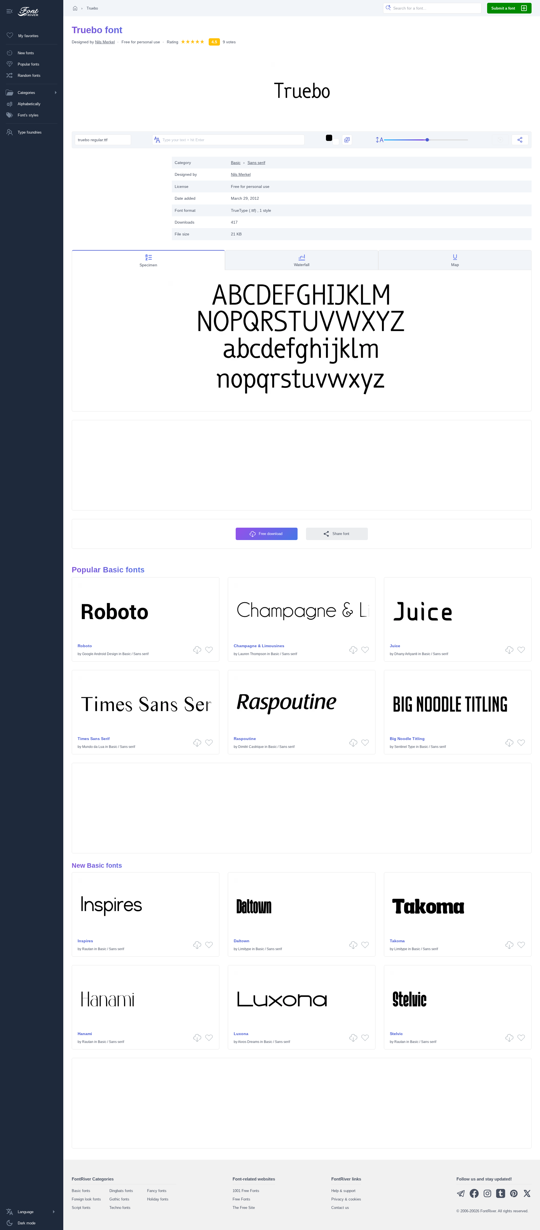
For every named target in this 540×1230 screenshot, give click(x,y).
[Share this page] (520, 139)
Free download (270, 534)
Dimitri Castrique (251, 747)
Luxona (241, 1033)
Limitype (244, 949)
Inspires (85, 941)
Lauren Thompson (252, 654)
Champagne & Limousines (259, 646)
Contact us (340, 1208)
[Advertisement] (119, 196)
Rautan (87, 949)
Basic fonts (81, 1191)
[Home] (75, 8)
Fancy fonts (156, 1191)
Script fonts (81, 1208)
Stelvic (396, 1033)
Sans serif (256, 162)
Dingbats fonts (121, 1191)
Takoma (397, 941)
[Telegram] (460, 1197)
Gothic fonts (119, 1199)
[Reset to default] (500, 139)
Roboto (85, 646)
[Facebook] (474, 1197)
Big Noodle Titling (407, 738)
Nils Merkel (105, 42)
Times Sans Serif (94, 738)
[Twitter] (527, 1197)
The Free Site (244, 1208)
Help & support (343, 1191)
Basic (235, 162)
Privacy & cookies (346, 1199)
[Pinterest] (513, 1197)
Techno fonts (119, 1208)
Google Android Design (100, 654)
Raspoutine (245, 738)
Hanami (85, 1033)
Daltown (241, 941)
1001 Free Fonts (246, 1191)
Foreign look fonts (86, 1199)
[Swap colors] (347, 139)
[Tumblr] (500, 1197)
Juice (395, 646)
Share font (340, 534)
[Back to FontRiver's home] (26, 11)
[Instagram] (487, 1197)
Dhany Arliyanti (405, 654)
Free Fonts (241, 1199)
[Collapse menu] (10, 11)
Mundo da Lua (93, 747)
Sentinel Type (404, 747)
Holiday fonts (157, 1199)
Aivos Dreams (248, 1042)
